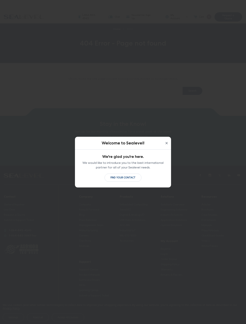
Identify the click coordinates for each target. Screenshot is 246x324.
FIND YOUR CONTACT (123, 177)
